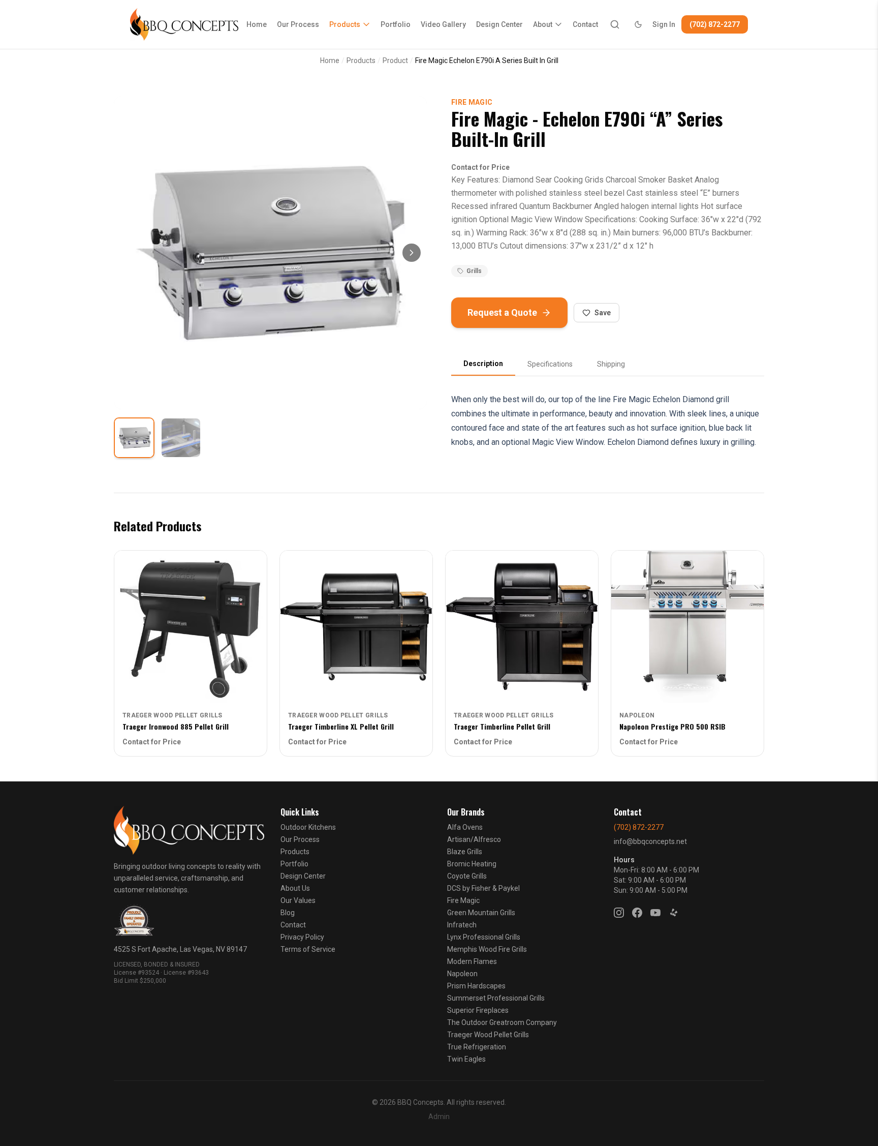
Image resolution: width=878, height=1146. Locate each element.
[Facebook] (637, 913)
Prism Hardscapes (476, 986)
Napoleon (462, 974)
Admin (439, 1116)
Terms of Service (307, 949)
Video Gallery (443, 24)
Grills (474, 271)
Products (344, 24)
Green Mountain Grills (481, 913)
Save (602, 313)
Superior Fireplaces (478, 1010)
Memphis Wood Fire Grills (487, 949)
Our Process (298, 24)
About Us (295, 888)
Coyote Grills (467, 876)
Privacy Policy (302, 937)
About (542, 24)
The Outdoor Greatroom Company (502, 1022)
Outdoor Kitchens (308, 827)
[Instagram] (619, 913)
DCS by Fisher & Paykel (483, 888)
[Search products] (615, 24)
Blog (287, 913)
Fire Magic (472, 102)
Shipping (611, 364)
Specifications (550, 364)
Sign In (663, 24)
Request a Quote (502, 312)
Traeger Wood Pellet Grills (488, 1035)
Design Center (499, 24)
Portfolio (396, 24)
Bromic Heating (471, 864)
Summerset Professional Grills (496, 998)
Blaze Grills (464, 852)
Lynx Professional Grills (483, 937)
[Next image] (411, 253)
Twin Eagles (466, 1059)
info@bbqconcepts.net (650, 841)
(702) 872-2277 (714, 24)
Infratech (462, 925)
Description (483, 363)
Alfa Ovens (465, 827)
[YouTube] (655, 913)
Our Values (298, 900)
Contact (585, 24)
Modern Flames (472, 961)
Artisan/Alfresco (474, 839)
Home (256, 24)
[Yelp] (674, 913)
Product (395, 60)
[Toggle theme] (638, 24)
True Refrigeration (476, 1047)
